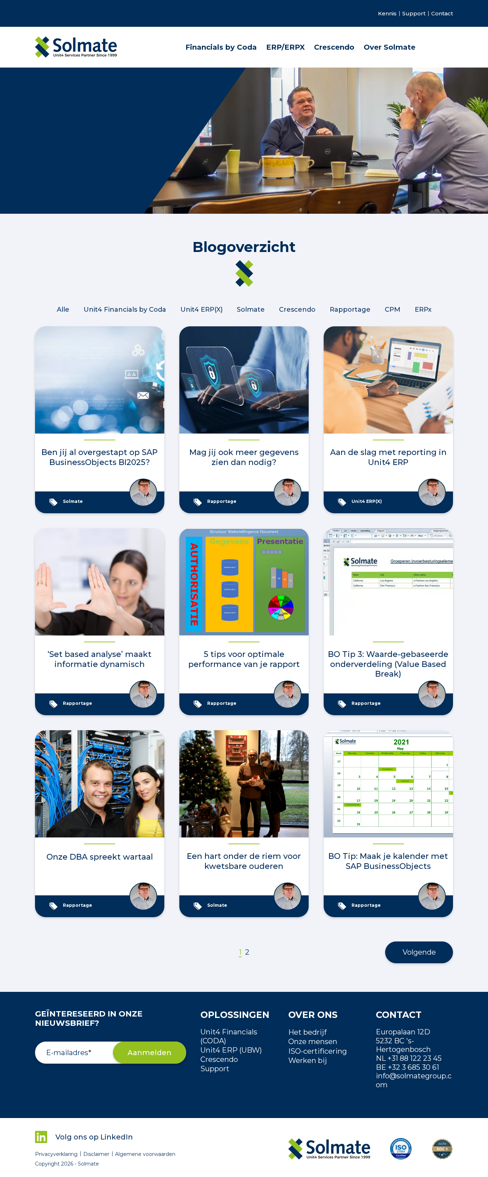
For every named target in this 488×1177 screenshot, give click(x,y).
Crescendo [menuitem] (334, 47)
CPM (392, 309)
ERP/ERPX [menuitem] (285, 47)
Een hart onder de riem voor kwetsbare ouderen (244, 861)
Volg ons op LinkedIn (94, 1137)
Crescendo (297, 309)
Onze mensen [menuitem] (312, 1041)
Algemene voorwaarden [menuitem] (145, 1154)
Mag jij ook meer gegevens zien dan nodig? (244, 457)
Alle (63, 309)
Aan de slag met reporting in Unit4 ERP (388, 457)
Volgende (419, 952)
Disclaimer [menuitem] (96, 1154)
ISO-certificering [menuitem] (317, 1051)
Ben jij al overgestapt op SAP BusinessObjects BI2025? (99, 457)
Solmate (251, 309)
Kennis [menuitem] (387, 13)
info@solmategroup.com (414, 1080)
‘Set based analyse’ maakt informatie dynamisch (99, 659)
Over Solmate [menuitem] (389, 47)
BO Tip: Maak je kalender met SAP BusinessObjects (388, 861)
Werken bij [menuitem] (307, 1060)
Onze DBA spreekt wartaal (99, 857)
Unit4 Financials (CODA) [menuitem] (228, 1036)
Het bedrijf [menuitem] (307, 1032)
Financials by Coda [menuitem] (221, 47)
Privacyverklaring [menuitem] (56, 1154)
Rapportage (350, 309)
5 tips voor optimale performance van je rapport (244, 659)
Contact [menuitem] (442, 13)
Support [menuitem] (413, 13)
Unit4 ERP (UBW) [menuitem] (231, 1050)
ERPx (423, 309)
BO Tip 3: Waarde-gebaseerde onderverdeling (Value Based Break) (388, 664)
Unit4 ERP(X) (201, 309)
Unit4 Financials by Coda (125, 309)
